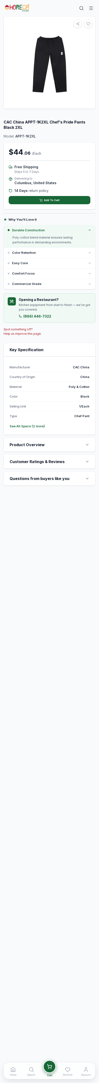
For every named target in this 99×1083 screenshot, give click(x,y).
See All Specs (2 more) (27, 426)
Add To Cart (52, 200)
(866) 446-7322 (37, 316)
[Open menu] (91, 8)
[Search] (81, 8)
